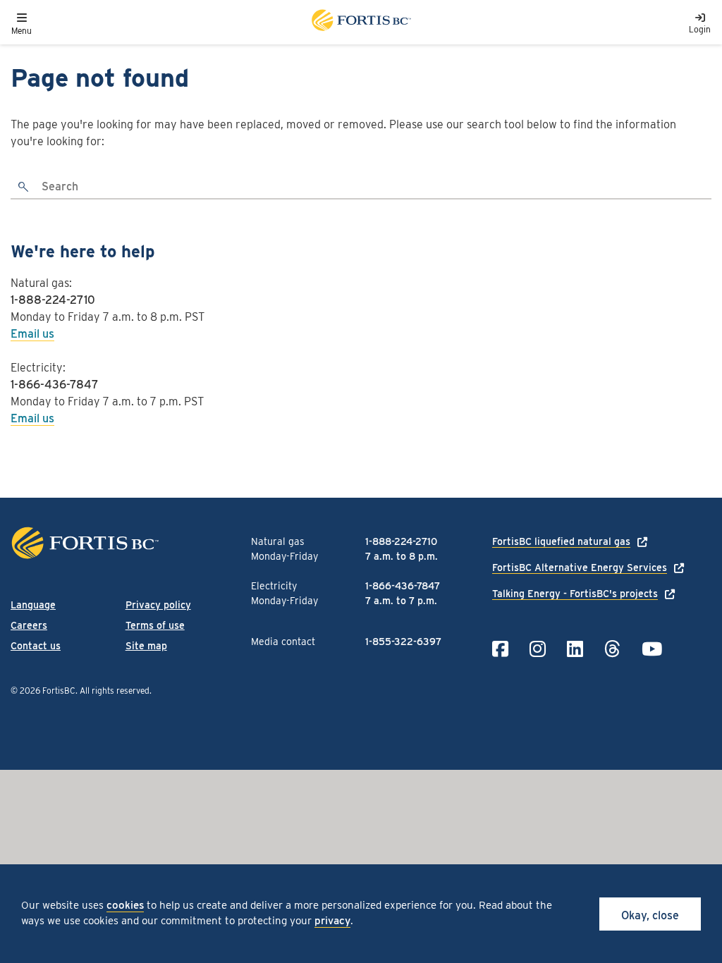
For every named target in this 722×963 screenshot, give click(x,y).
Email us (32, 334)
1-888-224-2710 (53, 300)
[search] (24, 188)
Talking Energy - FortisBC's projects (575, 593)
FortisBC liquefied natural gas (561, 541)
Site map (146, 645)
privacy (332, 920)
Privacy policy (158, 605)
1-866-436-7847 (55, 384)
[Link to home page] (360, 22)
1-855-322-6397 (403, 641)
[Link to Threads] (612, 649)
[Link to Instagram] (538, 649)
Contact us (36, 645)
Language (33, 605)
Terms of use (155, 625)
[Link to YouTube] (652, 649)
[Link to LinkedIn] (575, 649)
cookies (125, 905)
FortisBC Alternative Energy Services (579, 567)
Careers (29, 625)
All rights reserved (114, 690)
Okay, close (650, 915)
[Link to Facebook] (500, 649)
